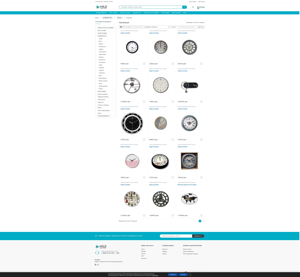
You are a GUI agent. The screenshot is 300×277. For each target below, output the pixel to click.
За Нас (143, 249)
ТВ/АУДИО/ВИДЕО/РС (101, 12)
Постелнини (102, 62)
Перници (101, 57)
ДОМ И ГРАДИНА (176, 12)
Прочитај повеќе (143, 63)
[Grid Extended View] (123, 27)
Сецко (99, 113)
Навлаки (101, 49)
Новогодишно (102, 51)
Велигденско (102, 46)
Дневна (119, 17)
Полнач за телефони (103, 105)
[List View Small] (128, 27)
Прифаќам (173, 274)
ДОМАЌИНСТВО (137, 12)
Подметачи (102, 59)
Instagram (164, 251)
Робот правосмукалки (104, 110)
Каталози (143, 258)
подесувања (155, 275)
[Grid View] (121, 27)
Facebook (164, 249)
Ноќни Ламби (102, 54)
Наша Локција (192, 1)
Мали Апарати (102, 78)
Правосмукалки (103, 86)
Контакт (143, 253)
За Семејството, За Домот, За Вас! (104, 1)
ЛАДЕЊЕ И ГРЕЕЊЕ (125, 12)
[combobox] (150, 7)
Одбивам (183, 274)
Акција (100, 38)
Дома (96, 17)
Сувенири (101, 67)
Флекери (101, 70)
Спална (101, 88)
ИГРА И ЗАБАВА (165, 12)
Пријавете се (198, 236)
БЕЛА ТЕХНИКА (113, 12)
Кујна (100, 75)
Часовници (135, 30)
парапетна (101, 102)
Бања (100, 41)
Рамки (100, 65)
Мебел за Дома (103, 80)
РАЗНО (184, 12)
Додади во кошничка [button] (171, 63)
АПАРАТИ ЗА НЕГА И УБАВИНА (151, 12)
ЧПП (142, 256)
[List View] (126, 27)
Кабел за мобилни (103, 94)
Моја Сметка (201, 1)
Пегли (100, 83)
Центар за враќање (188, 251)
